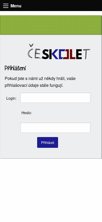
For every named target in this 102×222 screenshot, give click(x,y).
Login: (11, 98)
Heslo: (26, 112)
